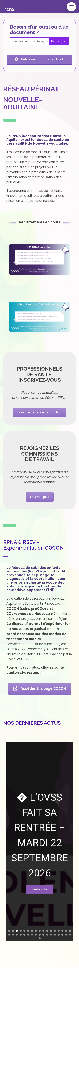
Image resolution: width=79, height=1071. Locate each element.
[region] (39, 841)
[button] (13, 931)
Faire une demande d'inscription (39, 412)
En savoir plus (39, 497)
